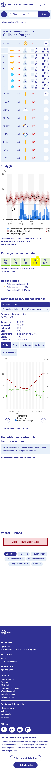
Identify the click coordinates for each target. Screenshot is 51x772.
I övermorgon (39, 554)
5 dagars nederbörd (19, 564)
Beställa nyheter (8, 694)
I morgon (24, 554)
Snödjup (37, 564)
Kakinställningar (8, 697)
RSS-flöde (5, 685)
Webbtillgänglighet (9, 691)
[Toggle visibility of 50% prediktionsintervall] (18, 231)
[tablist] (25, 348)
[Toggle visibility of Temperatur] (21, 416)
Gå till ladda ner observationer (15, 428)
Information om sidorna (11, 688)
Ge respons (6, 682)
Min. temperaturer (36, 559)
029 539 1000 (7, 670)
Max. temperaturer (15, 559)
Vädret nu (10, 554)
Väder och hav (8, 22)
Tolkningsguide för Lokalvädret (16, 241)
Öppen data (6, 714)
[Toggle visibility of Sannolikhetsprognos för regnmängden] (25, 229)
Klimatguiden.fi (7, 708)
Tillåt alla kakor (25, 765)
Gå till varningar (8, 271)
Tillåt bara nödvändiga (25, 758)
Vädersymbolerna (9, 244)
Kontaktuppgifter (8, 679)
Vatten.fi (4, 711)
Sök (44, 14)
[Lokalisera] (4, 14)
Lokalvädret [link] (22, 22)
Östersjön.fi (6, 717)
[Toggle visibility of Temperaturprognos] (16, 233)
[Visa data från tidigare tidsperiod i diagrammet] (7, 420)
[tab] (6, 345)
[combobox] (25, 14)
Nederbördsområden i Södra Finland (18, 458)
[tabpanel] (25, 389)
